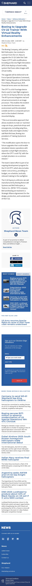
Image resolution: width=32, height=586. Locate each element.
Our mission (5, 568)
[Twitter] (12, 538)
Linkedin (18, 265)
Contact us (5, 557)
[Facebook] (7, 538)
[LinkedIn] (3, 538)
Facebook (18, 258)
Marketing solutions (8, 571)
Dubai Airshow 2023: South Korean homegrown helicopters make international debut (16, 439)
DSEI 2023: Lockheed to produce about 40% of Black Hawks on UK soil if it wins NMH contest (15, 495)
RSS (3, 46)
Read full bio (7, 247)
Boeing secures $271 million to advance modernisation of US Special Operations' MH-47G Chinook (14, 417)
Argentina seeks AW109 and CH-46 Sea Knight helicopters (14, 475)
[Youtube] (17, 538)
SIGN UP (19, 380)
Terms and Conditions (12, 578)
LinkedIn (16, 234)
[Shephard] (9, 3)
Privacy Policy (14, 371)
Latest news (5, 551)
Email (7, 353)
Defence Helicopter (19, 19)
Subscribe (5, 554)
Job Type (8, 362)
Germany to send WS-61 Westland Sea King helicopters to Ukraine (14, 398)
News (9, 19)
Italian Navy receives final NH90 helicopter (15, 458)
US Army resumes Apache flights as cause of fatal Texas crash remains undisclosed (16, 322)
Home (3, 19)
